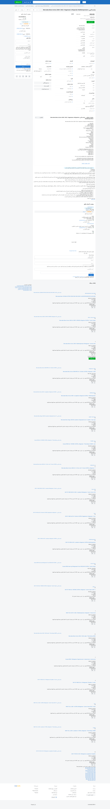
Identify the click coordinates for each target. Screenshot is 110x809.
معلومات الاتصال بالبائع (91, 792)
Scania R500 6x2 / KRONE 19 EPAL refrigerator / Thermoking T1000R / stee (79, 444)
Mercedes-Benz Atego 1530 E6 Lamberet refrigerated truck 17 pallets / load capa (78, 419)
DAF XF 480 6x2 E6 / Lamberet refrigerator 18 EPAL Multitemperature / (80, 542)
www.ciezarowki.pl (90, 223)
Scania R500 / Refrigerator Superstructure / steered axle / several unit (80, 659)
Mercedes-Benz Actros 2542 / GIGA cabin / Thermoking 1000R (82, 636)
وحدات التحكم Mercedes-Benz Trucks (25, 285)
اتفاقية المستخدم (75, 276)
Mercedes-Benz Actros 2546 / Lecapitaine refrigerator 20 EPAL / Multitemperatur (78, 395)
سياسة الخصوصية (82, 276)
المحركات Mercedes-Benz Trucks (23, 287)
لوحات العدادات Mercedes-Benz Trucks (25, 289)
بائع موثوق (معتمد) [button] (88, 208)
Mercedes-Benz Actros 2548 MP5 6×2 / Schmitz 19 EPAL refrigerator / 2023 (79, 371)
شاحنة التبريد (82, 32)
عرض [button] (86, 220)
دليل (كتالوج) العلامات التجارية (71, 796)
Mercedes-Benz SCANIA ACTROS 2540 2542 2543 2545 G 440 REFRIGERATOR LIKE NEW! (76, 296)
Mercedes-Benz (82, 25)
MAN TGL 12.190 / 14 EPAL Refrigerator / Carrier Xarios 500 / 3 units (81, 706)
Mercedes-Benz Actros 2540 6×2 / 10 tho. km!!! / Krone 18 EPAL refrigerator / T (78, 468)
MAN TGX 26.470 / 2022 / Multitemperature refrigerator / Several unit (81, 612)
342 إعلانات (87, 209)
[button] (36, 10)
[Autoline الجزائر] (91, 2)
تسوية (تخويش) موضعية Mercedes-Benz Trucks (23, 288)
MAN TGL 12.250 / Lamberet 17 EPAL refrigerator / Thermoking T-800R (80, 730)
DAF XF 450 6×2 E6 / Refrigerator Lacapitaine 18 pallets (83, 753)
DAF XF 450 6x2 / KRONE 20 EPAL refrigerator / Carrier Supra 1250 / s (80, 589)
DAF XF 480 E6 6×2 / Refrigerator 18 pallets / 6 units (84, 682)
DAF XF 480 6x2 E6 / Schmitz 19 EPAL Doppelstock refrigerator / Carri (80, 516)
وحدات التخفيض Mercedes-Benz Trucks (25, 290)
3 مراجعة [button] (84, 211)
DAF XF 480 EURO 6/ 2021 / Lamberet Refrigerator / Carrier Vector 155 (80, 492)
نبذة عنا (94, 788)
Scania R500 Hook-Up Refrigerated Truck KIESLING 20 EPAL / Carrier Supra (79, 566)
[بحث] (79, 2)
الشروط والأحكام (73, 788)
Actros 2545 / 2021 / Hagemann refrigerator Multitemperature (81, 28)
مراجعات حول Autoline (72, 794)
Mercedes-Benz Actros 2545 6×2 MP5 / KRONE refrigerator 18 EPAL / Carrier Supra (77, 320)
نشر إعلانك (92, 358)
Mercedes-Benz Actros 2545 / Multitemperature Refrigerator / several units (80, 343)
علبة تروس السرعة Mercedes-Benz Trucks (24, 286)
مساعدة (94, 790)
